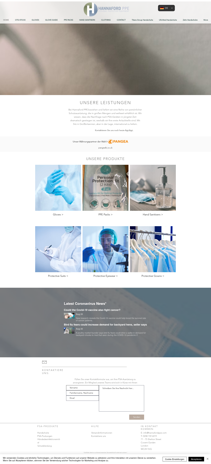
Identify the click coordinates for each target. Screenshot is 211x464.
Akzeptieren (196, 459)
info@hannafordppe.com (155, 432)
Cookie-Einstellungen (174, 459)
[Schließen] (207, 459)
